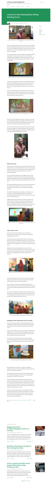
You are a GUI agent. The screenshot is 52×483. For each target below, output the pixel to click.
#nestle (40, 33)
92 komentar (12, 477)
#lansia (40, 32)
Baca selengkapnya (29, 441)
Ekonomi (23, 6)
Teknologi (18, 6)
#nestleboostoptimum (42, 34)
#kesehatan (40, 31)
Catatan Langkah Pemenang (15, 2)
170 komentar (12, 458)
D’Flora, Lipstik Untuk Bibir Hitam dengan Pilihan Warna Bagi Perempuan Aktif (18, 465)
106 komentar (12, 441)
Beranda (8, 6)
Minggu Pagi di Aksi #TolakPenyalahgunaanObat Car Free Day (18, 429)
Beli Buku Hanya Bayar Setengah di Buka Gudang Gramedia (19, 447)
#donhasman (40, 30)
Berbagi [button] (34, 400)
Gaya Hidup (12, 6)
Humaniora (27, 6)
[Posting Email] (29, 400)
